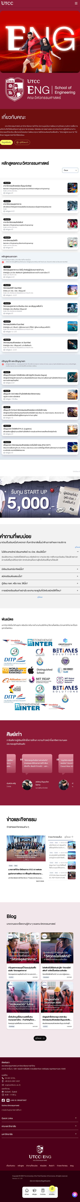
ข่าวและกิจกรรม (62, 1165)
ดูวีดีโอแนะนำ (24, 142)
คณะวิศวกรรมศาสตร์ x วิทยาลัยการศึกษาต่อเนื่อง (16, 259)
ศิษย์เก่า (51, 1165)
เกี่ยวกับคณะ (10, 1165)
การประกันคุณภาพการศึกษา (11, 1110)
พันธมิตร (43, 1165)
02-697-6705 (10, 1078)
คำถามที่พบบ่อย (32, 1165)
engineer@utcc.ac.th (13, 1084)
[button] (76, 3)
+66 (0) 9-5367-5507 (12, 1081)
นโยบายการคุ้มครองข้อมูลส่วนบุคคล (40, 1181)
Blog (72, 1165)
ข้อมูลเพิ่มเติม (6, 142)
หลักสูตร (21, 1165)
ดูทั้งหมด (38, 1038)
